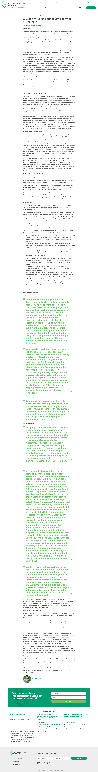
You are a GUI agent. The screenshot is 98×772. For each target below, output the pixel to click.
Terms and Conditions (54, 770)
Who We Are (67, 8)
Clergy (15, 719)
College (43, 724)
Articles (29, 15)
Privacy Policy (62, 770)
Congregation (21, 719)
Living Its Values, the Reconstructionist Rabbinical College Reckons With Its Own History (47, 717)
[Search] (56, 2)
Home (24, 15)
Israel (11, 720)
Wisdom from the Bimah (18, 714)
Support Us (91, 8)
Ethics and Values (49, 724)
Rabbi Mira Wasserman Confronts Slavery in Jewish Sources (75, 715)
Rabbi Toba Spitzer (37, 25)
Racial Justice (57, 724)
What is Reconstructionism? (40, 8)
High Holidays (28, 719)
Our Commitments (56, 8)
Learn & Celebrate (78, 8)
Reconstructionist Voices (70, 722)
